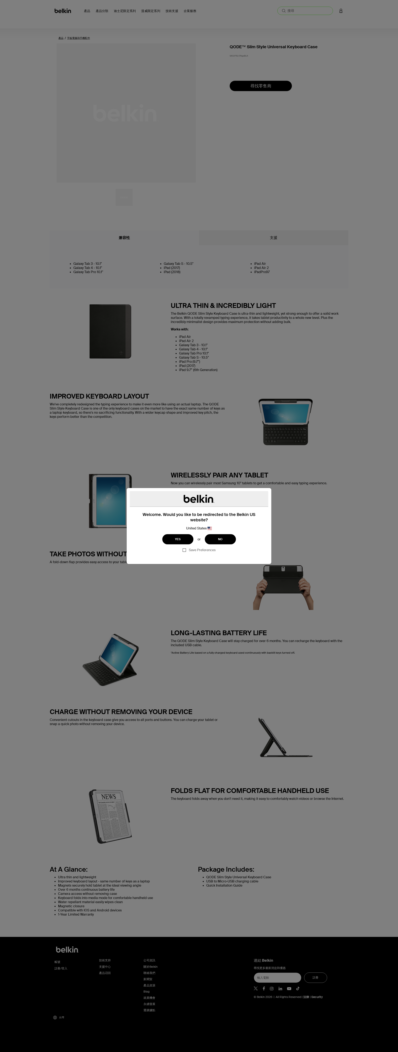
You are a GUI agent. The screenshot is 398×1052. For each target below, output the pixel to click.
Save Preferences (202, 550)
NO (220, 539)
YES (178, 539)
